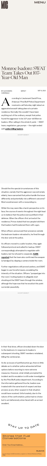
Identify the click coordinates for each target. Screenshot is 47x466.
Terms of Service (32, 453)
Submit (40, 451)
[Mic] (4, 5)
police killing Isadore (14, 129)
